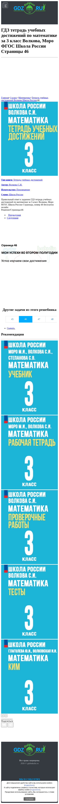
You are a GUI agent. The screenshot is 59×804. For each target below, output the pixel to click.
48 (52, 319)
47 (39, 319)
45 (12, 319)
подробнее (29, 785)
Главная (5, 97)
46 (38, 100)
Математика (24, 97)
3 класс (13, 97)
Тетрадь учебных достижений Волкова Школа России (24, 98)
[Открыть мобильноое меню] (5, 5)
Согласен (29, 799)
